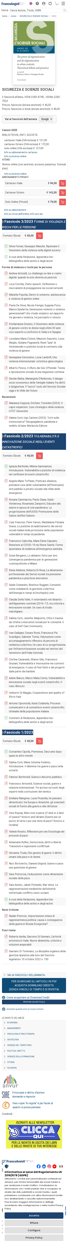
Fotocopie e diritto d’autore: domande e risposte (28, 1094)
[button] (30, 4)
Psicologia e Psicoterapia (20, 1034)
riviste (13, 16)
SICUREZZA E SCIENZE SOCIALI (34, 16)
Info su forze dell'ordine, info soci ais (23, 214)
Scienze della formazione (20, 1056)
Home (4, 16)
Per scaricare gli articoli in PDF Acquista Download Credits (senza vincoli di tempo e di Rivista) (34, 985)
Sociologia (13, 1039)
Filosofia (12, 1068)
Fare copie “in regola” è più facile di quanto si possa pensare (33, 1105)
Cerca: (5, 10)
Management (14, 1028)
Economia (12, 1022)
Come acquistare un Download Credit (28, 997)
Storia (11, 1062)
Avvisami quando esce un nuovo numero (25, 1009)
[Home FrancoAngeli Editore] (13, 4)
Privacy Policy (34, 1237)
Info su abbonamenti (15, 210)
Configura (34, 1230)
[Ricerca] (64, 10)
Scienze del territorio (19, 1045)
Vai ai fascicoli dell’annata (21, 119)
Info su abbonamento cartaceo (20, 152)
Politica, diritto (16, 1051)
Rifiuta (34, 1223)
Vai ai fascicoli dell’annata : (26, 975)
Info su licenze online (15, 156)
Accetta (34, 1215)
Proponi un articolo (34, 1002)
